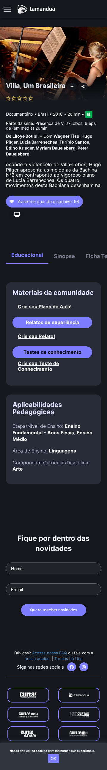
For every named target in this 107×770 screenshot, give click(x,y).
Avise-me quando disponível (48, 201)
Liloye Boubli (25, 136)
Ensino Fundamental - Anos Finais (46, 429)
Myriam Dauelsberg (55, 147)
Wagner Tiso (66, 136)
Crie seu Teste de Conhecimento (38, 366)
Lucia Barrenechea (38, 141)
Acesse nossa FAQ (49, 652)
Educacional (27, 255)
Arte (17, 469)
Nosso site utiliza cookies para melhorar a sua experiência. (53, 750)
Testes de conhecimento (52, 352)
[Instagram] (83, 666)
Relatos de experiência (52, 322)
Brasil (43, 114)
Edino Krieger (20, 147)
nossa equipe (37, 658)
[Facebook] (71, 666)
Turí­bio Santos (74, 141)
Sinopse (64, 256)
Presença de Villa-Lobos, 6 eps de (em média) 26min (51, 125)
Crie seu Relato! (36, 336)
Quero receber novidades (53, 609)
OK (53, 758)
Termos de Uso (68, 658)
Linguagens (62, 451)
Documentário (19, 114)
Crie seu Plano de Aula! (45, 306)
